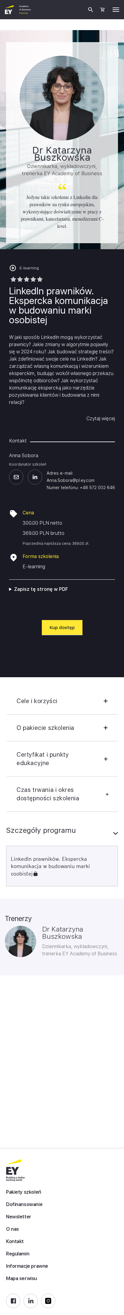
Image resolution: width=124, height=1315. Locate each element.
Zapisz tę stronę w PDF (41, 589)
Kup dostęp (62, 627)
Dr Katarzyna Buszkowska (62, 933)
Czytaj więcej (100, 418)
